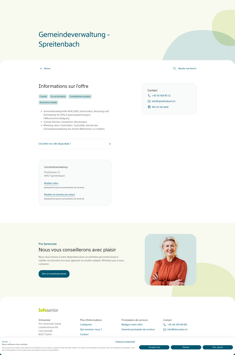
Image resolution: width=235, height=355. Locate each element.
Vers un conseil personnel (54, 273)
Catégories (86, 324)
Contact (84, 334)
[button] (6, 341)
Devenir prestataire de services (138, 329)
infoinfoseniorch (177, 329)
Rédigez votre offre (132, 324)
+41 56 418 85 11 (161, 95)
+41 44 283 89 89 (177, 324)
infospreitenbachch (163, 101)
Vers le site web (160, 107)
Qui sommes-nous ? (91, 329)
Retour (47, 68)
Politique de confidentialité (125, 342)
